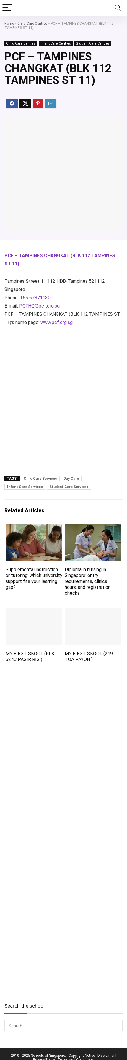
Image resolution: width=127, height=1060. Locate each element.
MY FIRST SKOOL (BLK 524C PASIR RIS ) (30, 656)
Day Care (71, 478)
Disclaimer (106, 1056)
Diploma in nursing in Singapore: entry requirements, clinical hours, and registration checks (87, 581)
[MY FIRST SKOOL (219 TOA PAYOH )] (93, 612)
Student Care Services (68, 487)
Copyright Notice (82, 1056)
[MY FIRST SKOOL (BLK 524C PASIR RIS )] (34, 612)
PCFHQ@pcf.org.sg (39, 306)
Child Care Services (40, 478)
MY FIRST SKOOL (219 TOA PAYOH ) (89, 656)
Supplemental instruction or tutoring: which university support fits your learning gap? (34, 578)
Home (9, 24)
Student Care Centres (93, 43)
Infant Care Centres (55, 43)
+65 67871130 (35, 297)
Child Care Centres (32, 24)
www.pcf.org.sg (56, 322)
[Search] (118, 8)
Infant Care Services (25, 487)
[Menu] (7, 8)
